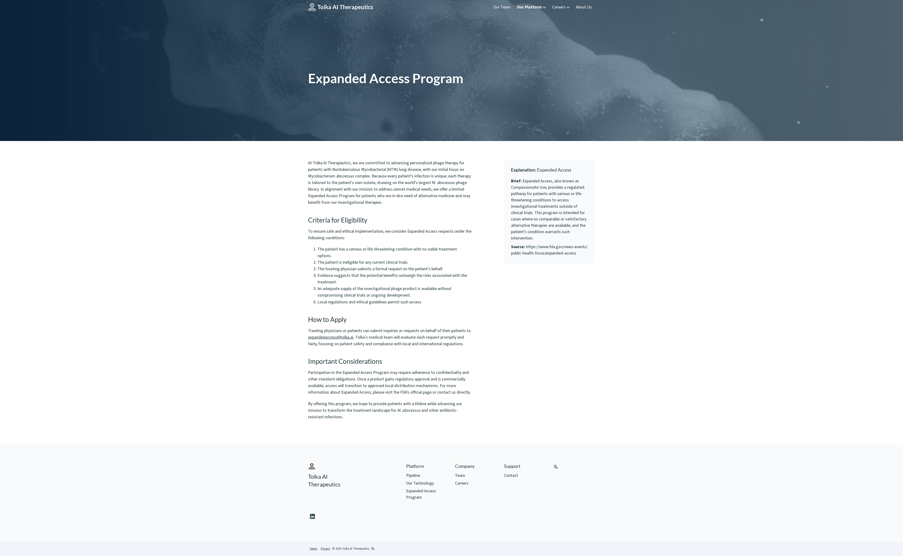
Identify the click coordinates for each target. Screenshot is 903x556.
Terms (313, 549)
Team (460, 475)
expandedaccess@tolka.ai (330, 337)
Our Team (502, 7)
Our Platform (530, 7)
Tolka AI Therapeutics (345, 7)
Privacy (325, 549)
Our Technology (420, 483)
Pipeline (413, 475)
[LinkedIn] (312, 517)
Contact (511, 475)
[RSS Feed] (373, 549)
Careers (559, 7)
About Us (584, 7)
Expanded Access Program (421, 494)
